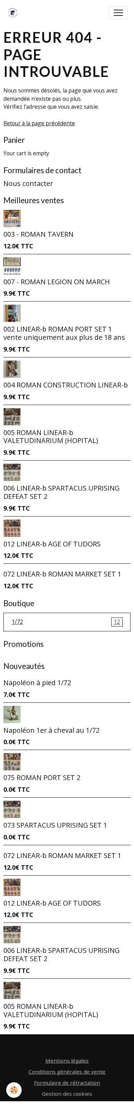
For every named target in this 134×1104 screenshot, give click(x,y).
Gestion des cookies (67, 1093)
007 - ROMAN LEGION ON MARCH (56, 281)
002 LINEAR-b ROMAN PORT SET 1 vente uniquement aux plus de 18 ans (64, 333)
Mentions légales (67, 1060)
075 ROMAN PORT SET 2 (41, 777)
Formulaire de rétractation (67, 1082)
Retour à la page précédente (39, 123)
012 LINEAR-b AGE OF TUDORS (52, 544)
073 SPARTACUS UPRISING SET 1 (55, 825)
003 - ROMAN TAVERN (38, 234)
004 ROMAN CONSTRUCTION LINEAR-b (65, 385)
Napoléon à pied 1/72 (37, 682)
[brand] (14, 12)
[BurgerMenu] (118, 12)
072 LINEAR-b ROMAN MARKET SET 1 (62, 574)
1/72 (66, 621)
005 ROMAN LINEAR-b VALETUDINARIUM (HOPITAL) (50, 436)
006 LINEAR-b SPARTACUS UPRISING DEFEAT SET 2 (61, 492)
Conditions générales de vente (67, 1071)
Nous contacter (28, 183)
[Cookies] (14, 1090)
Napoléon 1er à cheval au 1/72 (51, 730)
